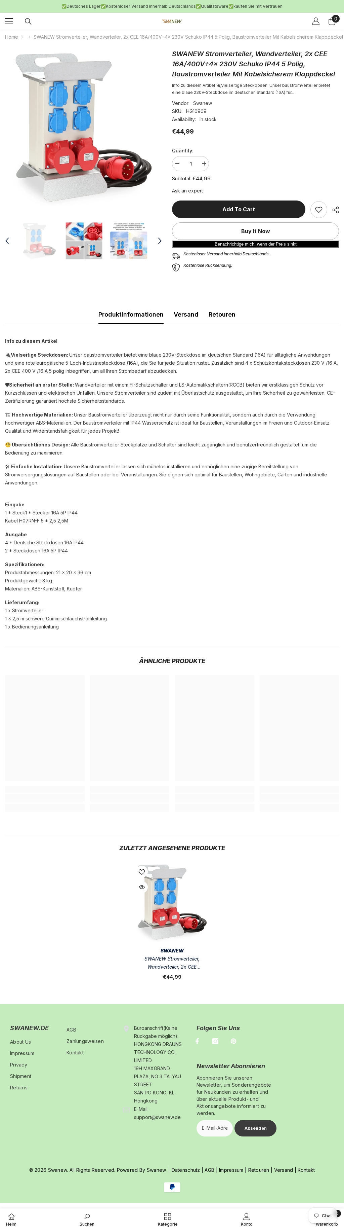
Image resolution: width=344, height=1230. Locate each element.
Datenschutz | (188, 1170)
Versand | (284, 1170)
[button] (7, 241)
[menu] (9, 21)
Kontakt (306, 1170)
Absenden (256, 1128)
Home (11, 37)
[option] (172, 6)
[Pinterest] (233, 1041)
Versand (186, 314)
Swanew (202, 103)
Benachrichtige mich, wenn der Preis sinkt (256, 244)
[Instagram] (215, 1041)
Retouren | (259, 1170)
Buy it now (255, 231)
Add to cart (238, 209)
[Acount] (315, 21)
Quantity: (183, 150)
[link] (318, 209)
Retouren (222, 314)
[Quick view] (142, 887)
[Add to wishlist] (142, 872)
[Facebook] (197, 1041)
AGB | (210, 1170)
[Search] (28, 21)
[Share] (333, 210)
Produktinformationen (131, 314)
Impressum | (232, 1170)
